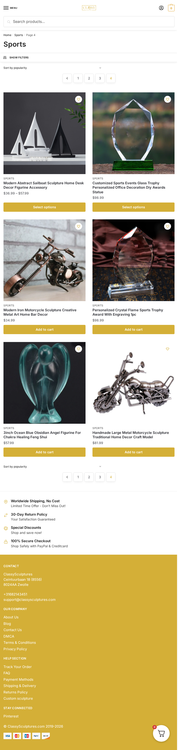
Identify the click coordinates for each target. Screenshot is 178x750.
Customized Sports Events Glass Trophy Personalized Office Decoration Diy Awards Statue (128, 187)
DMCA (8, 636)
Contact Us (12, 630)
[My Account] (161, 8)
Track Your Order (17, 667)
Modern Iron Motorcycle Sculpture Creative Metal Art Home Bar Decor (39, 312)
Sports (18, 35)
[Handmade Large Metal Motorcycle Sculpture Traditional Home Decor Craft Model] (133, 383)
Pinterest (11, 716)
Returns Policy (15, 692)
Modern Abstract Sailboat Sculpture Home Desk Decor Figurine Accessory (43, 185)
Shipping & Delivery (19, 685)
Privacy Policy (15, 649)
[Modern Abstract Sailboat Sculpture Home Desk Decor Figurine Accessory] (44, 133)
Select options (44, 207)
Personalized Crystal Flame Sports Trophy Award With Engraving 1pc (127, 312)
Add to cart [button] (45, 329)
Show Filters (19, 57)
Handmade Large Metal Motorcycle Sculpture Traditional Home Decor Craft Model (130, 434)
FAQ (6, 673)
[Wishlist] (78, 99)
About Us (11, 617)
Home (7, 35)
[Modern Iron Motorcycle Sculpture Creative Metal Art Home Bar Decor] (44, 260)
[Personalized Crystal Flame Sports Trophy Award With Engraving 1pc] (133, 260)
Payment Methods (18, 679)
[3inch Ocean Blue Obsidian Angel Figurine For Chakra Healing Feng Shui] (44, 383)
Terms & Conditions (19, 642)
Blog (7, 623)
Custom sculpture (18, 698)
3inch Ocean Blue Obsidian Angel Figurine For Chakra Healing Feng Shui (42, 434)
